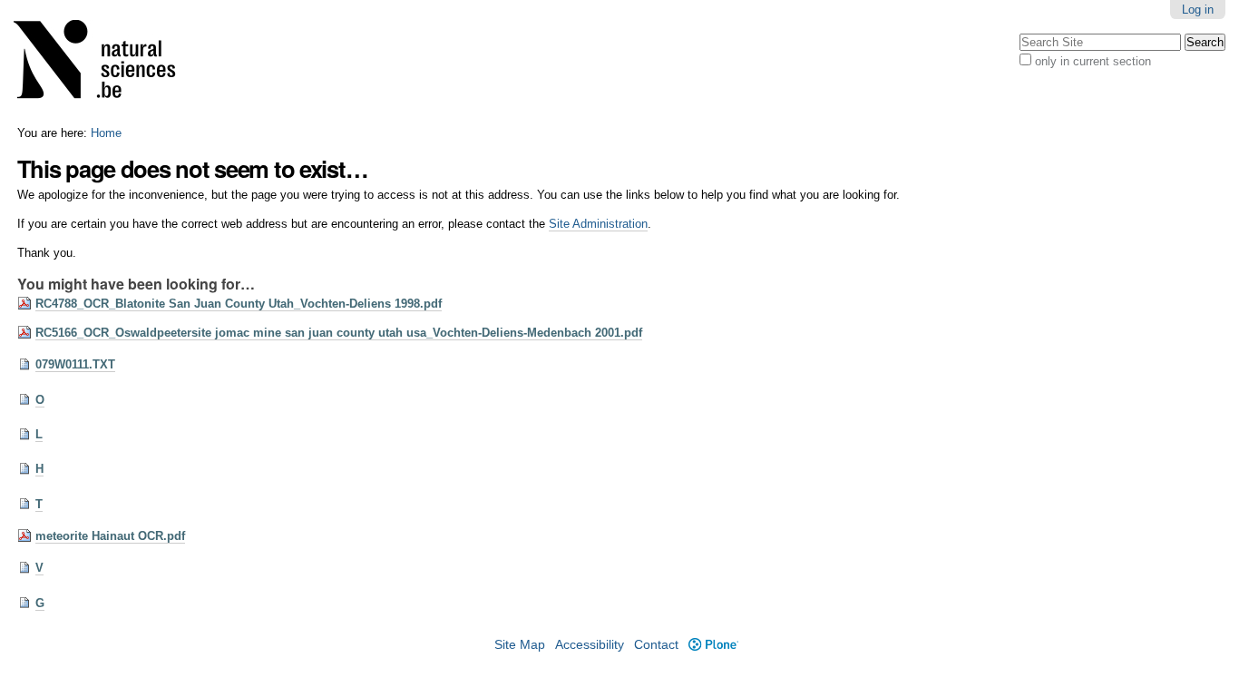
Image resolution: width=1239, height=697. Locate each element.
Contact (656, 645)
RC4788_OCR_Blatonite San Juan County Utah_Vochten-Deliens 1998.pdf (238, 303)
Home (106, 133)
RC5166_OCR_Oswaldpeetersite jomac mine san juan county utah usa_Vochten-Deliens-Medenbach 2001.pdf (338, 332)
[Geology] (106, 63)
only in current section (1093, 61)
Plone (713, 645)
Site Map (519, 645)
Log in (1198, 9)
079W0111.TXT (75, 364)
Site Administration (598, 224)
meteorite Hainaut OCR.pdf (110, 536)
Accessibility (589, 645)
